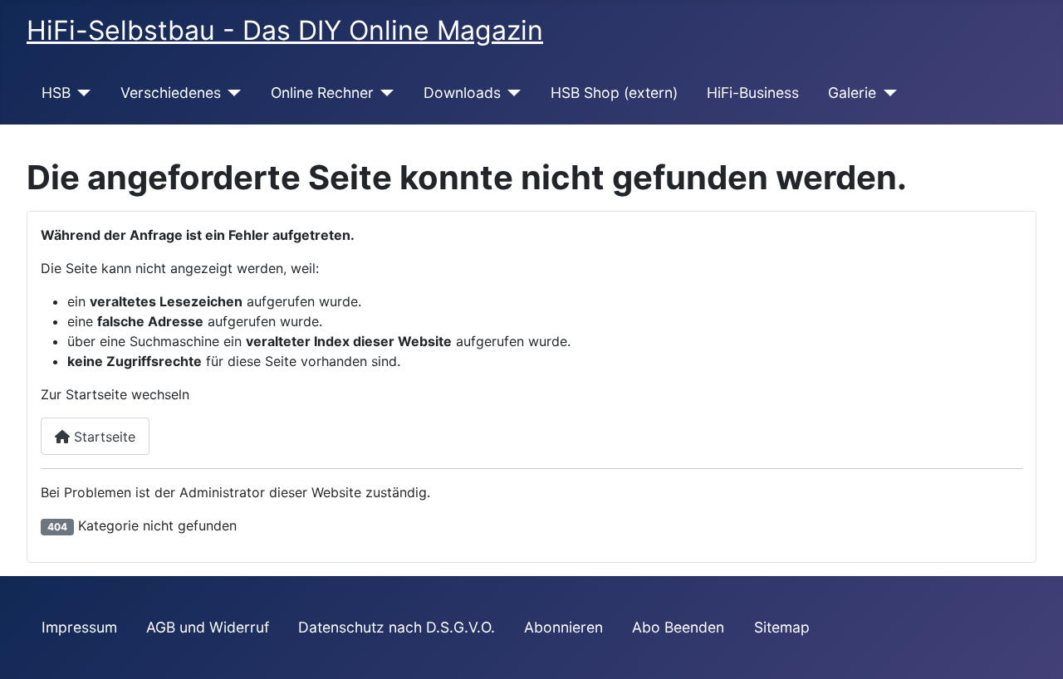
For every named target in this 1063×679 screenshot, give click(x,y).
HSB (56, 92)
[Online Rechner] (384, 93)
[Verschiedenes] (231, 93)
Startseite (102, 436)
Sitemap (782, 627)
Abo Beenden (678, 627)
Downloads (462, 92)
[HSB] (81, 93)
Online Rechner (322, 92)
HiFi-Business (753, 92)
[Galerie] (886, 93)
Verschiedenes (170, 92)
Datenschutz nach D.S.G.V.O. (396, 627)
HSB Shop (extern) (614, 92)
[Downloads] (511, 93)
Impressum (79, 627)
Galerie (852, 92)
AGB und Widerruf (207, 627)
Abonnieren (563, 627)
